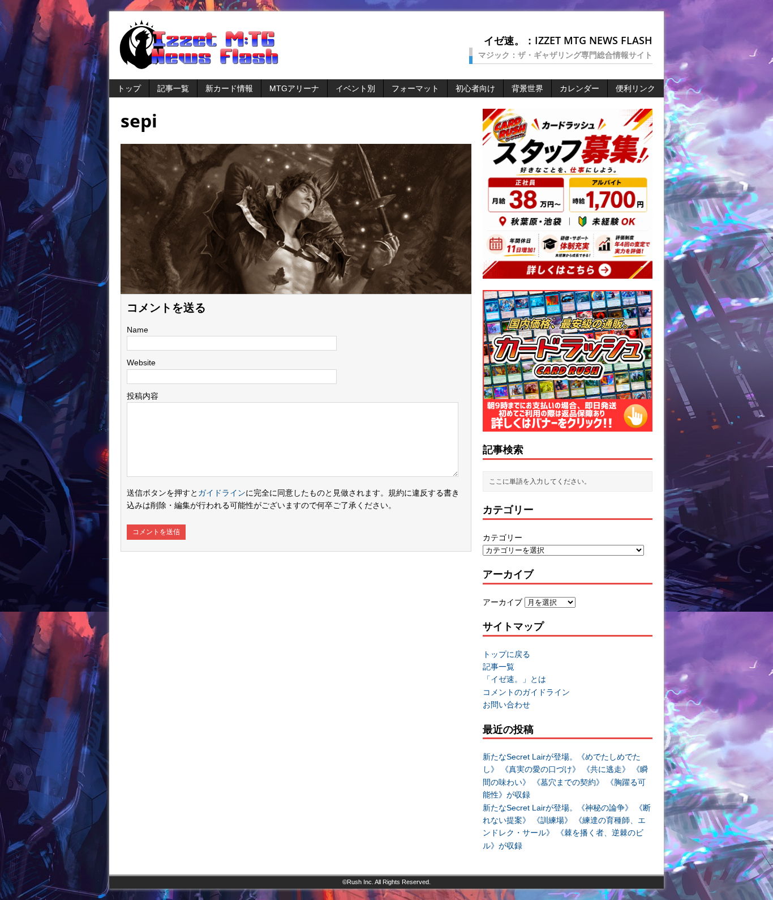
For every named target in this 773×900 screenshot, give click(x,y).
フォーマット (415, 88)
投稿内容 (142, 395)
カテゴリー (502, 537)
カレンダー (579, 88)
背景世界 (527, 88)
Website (141, 362)
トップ (129, 88)
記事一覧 (173, 88)
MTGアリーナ (294, 88)
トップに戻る (506, 654)
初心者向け (475, 88)
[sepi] (296, 287)
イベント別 (355, 88)
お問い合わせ (506, 704)
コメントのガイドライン (526, 692)
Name (137, 329)
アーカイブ (502, 602)
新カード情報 (229, 88)
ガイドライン (222, 492)
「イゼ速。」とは (514, 679)
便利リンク (635, 88)
